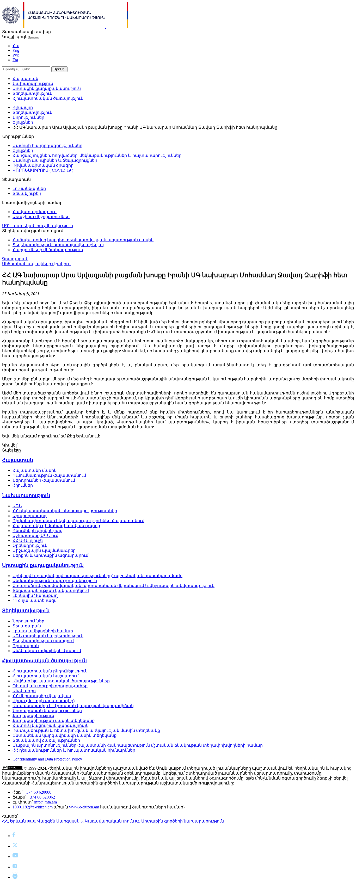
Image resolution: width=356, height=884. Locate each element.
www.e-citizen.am (84, 807)
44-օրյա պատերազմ (35, 600)
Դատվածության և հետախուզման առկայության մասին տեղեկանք (86, 730)
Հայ (17, 46)
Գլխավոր (23, 107)
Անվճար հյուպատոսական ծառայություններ (61, 681)
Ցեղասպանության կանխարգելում (51, 590)
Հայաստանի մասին (35, 470)
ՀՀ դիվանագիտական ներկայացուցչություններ (65, 511)
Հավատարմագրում (35, 211)
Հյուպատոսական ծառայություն (48, 98)
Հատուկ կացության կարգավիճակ (51, 725)
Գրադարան (15, 259)
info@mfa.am (45, 802)
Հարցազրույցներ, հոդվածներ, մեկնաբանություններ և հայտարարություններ (97, 155)
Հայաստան (25, 78)
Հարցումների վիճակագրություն (48, 250)
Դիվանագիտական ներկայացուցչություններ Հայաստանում (78, 520)
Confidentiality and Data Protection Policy (47, 759)
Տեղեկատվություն (32, 93)
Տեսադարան (27, 626)
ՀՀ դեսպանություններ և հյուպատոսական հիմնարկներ (74, 750)
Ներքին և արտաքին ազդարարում (50, 555)
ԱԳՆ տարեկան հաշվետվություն (37, 226)
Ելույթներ (23, 122)
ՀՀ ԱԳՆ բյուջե (28, 540)
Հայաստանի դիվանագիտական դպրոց (56, 525)
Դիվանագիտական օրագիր (43, 165)
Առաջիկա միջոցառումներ (41, 216)
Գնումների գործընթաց (38, 530)
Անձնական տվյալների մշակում (36, 264)
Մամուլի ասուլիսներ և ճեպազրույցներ (55, 160)
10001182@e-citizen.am (33, 807)
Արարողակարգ (30, 516)
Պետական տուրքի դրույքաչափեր (50, 686)
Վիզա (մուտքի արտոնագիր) (44, 700)
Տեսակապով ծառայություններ (46, 740)
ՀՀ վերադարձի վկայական (42, 696)
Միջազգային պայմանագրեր (44, 550)
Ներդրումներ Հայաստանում (44, 480)
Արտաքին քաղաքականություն (47, 88)
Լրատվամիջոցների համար (43, 631)
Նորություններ (28, 117)
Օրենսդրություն (30, 545)
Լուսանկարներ (29, 188)
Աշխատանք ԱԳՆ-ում (35, 535)
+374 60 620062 (41, 797)
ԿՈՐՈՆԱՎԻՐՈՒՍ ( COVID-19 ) (43, 170)
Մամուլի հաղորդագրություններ (47, 145)
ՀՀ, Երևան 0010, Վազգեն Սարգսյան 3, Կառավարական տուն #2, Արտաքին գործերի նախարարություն (113, 821)
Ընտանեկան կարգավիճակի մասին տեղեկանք (64, 735)
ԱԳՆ (17, 506)
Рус (16, 55)
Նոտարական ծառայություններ (47, 710)
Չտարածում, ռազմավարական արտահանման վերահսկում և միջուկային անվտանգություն (113, 585)
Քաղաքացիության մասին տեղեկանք (54, 720)
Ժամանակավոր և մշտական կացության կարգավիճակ (73, 705)
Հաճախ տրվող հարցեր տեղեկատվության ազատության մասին (83, 240)
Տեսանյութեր (27, 193)
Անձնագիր (24, 691)
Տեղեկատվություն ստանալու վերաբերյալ (58, 245)
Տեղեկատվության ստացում (43, 641)
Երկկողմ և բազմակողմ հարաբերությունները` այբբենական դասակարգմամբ (97, 575)
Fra (15, 60)
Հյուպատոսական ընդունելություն (50, 671)
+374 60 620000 (37, 792)
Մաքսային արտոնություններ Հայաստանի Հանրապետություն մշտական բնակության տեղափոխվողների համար (138, 745)
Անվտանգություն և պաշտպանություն (55, 580)
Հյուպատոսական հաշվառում (45, 676)
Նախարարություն (33, 83)
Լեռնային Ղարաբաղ (35, 595)
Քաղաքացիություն (33, 715)
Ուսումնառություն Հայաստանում (49, 475)
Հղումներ (23, 485)
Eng (16, 50)
